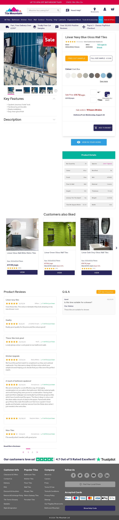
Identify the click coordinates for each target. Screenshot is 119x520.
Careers (47, 479)
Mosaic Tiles (28, 491)
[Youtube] (93, 475)
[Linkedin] (107, 475)
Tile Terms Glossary (11, 500)
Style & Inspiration (10, 508)
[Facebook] (73, 475)
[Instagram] (100, 475)
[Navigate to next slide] (116, 248)
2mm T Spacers (107, 163)
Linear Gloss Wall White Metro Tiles (21, 253)
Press (46, 483)
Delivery (7, 483)
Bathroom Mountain (52, 508)
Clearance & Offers (11, 475)
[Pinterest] (86, 475)
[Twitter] (80, 475)
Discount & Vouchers (11, 491)
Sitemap (47, 500)
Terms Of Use (49, 487)
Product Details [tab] (88, 155)
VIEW (22, 272)
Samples (7, 504)
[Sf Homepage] (13, 10)
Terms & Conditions (52, 491)
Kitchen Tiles (28, 479)
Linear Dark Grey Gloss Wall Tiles (94, 252)
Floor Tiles (28, 483)
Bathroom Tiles (29, 475)
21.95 (69, 98)
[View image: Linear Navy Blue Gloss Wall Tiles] (30, 58)
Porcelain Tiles (29, 500)
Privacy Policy (50, 495)
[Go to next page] (37, 452)
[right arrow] (55, 90)
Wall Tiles (27, 487)
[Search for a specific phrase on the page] (58, 10)
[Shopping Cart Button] (112, 9)
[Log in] (104, 9)
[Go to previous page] (23, 452)
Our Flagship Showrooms (54, 504)
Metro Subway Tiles (31, 495)
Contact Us (8, 479)
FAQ (5, 487)
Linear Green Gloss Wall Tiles (56, 252)
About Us (48, 475)
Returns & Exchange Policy (13, 495)
